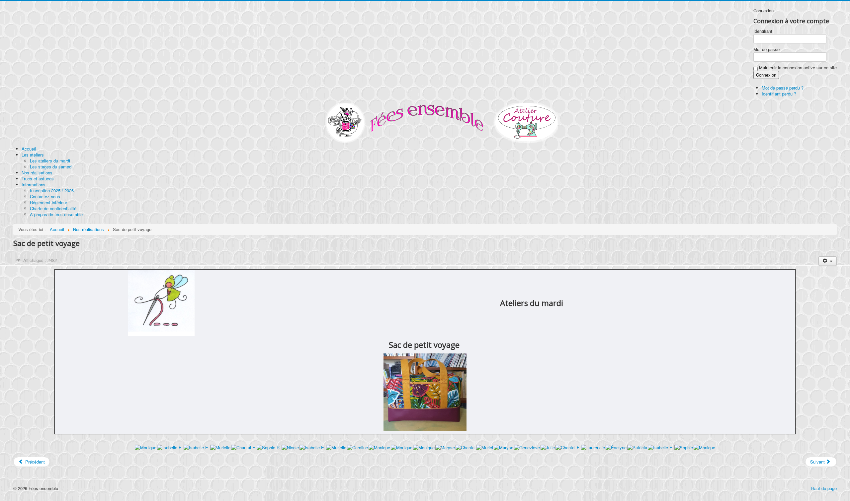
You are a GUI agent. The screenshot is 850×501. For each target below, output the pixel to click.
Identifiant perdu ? (779, 94)
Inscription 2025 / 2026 (52, 190)
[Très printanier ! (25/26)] (683, 447)
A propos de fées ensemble (56, 214)
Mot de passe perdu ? (783, 88)
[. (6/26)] (269, 447)
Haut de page (824, 488)
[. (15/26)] (465, 447)
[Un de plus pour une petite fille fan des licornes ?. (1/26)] (145, 447)
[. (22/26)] (616, 447)
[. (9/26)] (336, 447)
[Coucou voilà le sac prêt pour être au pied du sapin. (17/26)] (503, 447)
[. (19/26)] (548, 447)
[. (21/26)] (593, 447)
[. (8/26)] (312, 447)
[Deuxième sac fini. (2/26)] (170, 447)
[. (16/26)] (484, 447)
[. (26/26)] (704, 447)
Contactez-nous (45, 196)
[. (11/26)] (379, 447)
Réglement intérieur (48, 202)
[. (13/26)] (424, 447)
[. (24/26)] (661, 447)
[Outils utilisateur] (827, 261)
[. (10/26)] (357, 447)
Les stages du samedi (51, 166)
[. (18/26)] (527, 447)
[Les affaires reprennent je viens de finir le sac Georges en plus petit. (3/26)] (197, 447)
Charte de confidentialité (53, 208)
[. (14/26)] (445, 447)
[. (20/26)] (567, 447)
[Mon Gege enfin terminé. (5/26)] (243, 447)
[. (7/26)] (290, 447)
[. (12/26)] (401, 447)
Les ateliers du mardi (50, 160)
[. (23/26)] (637, 447)
